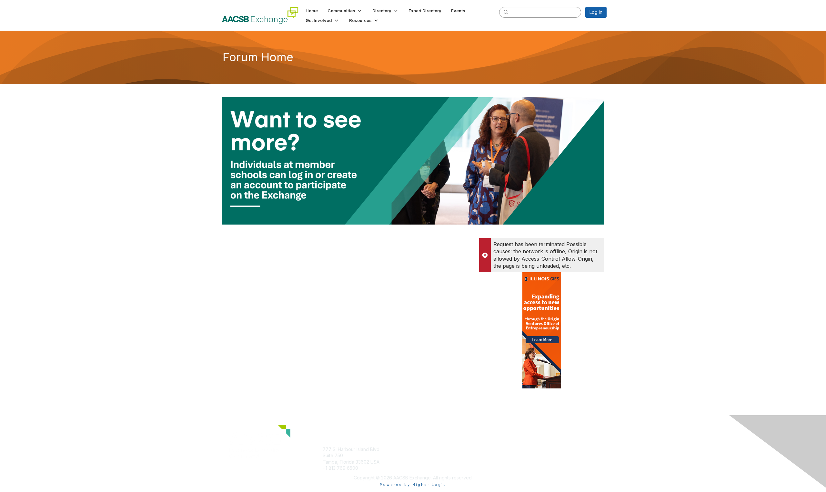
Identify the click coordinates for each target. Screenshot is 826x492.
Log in (595, 12)
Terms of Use (523, 455)
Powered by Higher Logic (413, 484)
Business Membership (439, 455)
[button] (345, 10)
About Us (518, 449)
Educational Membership (442, 449)
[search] (506, 12)
